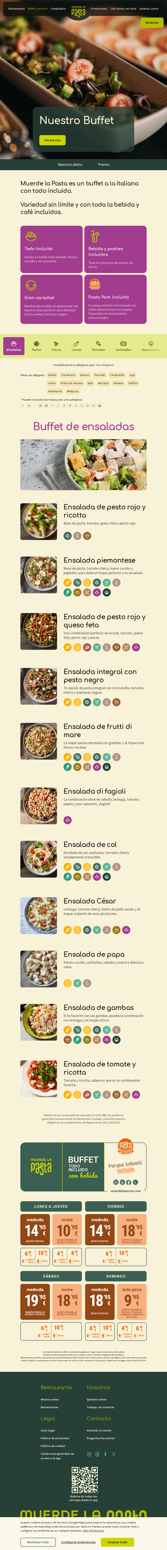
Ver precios (52, 140)
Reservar (152, 22)
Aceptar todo (117, 1542)
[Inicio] (78, 8)
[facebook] (129, 1182)
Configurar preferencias (78, 1542)
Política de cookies (53, 1446)
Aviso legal (48, 1431)
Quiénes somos (96, 1400)
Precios (104, 164)
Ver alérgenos (105, 365)
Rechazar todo (38, 1542)
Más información (93, 1531)
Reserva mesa (50, 1400)
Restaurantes (49, 1407)
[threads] (122, 1182)
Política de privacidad (55, 1438)
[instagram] (116, 1182)
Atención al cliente (99, 1431)
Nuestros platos (70, 164)
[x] (135, 1182)
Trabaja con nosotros (100, 1407)
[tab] (13, 346)
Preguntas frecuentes (101, 1438)
